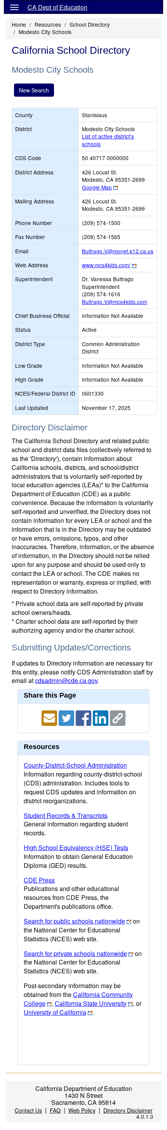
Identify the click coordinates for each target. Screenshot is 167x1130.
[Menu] (14, 7)
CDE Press (39, 880)
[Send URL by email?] (50, 717)
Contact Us (28, 1110)
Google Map (97, 187)
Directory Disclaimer (128, 1110)
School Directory (90, 24)
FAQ (55, 1110)
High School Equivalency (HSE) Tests (76, 847)
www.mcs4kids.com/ (106, 265)
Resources (48, 24)
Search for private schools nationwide (75, 953)
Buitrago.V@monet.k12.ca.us (117, 251)
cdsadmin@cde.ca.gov (66, 680)
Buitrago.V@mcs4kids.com (114, 302)
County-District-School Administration (75, 765)
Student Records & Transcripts (66, 815)
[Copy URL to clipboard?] (117, 717)
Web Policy (82, 1110)
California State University (91, 1003)
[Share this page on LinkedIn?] (101, 717)
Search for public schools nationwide (74, 921)
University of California (55, 1012)
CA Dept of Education (57, 7)
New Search (34, 90)
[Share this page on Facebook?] (84, 717)
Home (19, 24)
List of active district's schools (108, 139)
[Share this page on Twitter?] (67, 717)
